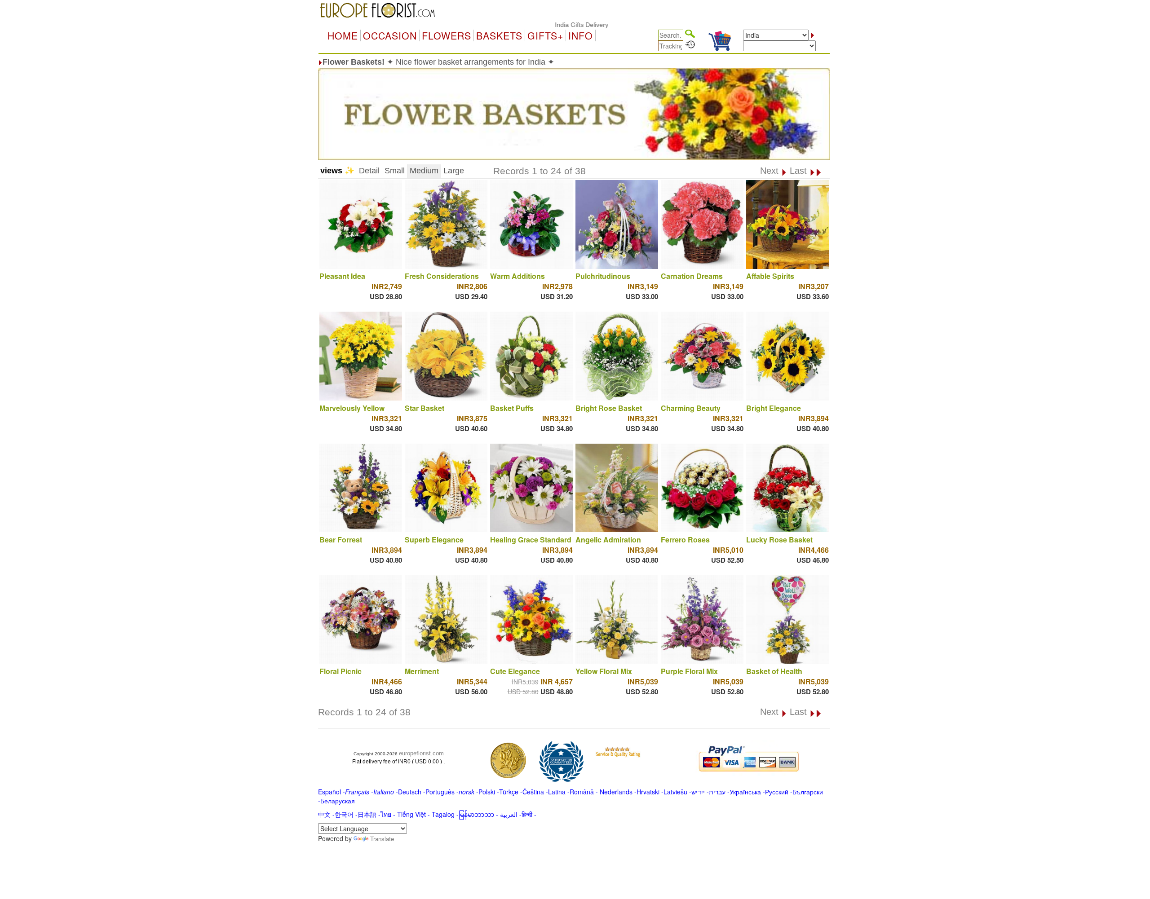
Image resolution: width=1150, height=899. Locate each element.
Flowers (446, 35)
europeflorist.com (421, 753)
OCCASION (390, 35)
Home (342, 35)
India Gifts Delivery (550, 24)
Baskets (499, 35)
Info (580, 35)
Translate (382, 838)
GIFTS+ (545, 35)
